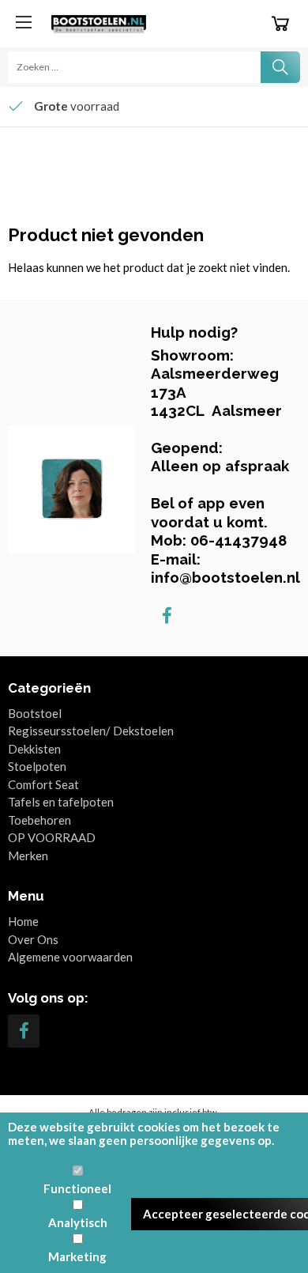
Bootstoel (35, 713)
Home (23, 921)
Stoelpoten (37, 766)
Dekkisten (34, 749)
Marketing (77, 1256)
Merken (28, 855)
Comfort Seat (43, 784)
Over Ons (33, 939)
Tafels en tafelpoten (61, 802)
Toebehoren (39, 820)
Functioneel (77, 1188)
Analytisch (77, 1222)
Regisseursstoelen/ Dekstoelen (91, 730)
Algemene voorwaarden (70, 957)
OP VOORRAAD (52, 837)
